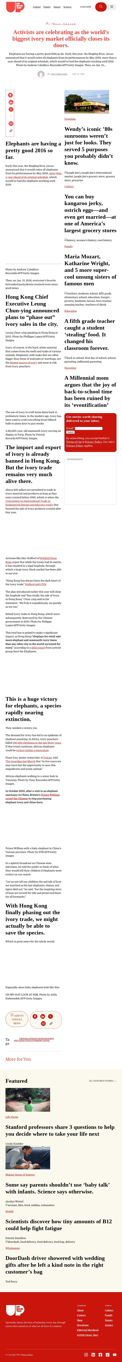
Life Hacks (12, 1117)
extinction (30, 1041)
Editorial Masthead (87, 1330)
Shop (79, 1320)
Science (67, 6)
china (22, 1039)
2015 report (38, 647)
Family (47, 6)
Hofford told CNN (35, 584)
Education (70, 311)
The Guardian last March (20, 761)
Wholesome (13, 1248)
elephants (32, 1039)
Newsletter (83, 1325)
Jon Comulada (59, 74)
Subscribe (85, 7)
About (80, 1310)
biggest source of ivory (23, 362)
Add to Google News (18, 1019)
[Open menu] (112, 7)
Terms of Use (74, 442)
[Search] (101, 7)
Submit (70, 432)
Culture (37, 6)
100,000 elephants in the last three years (37, 742)
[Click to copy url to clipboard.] (11, 130)
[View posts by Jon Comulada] (41, 74)
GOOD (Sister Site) (87, 1335)
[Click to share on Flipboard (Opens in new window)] (11, 116)
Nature (57, 6)
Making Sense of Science (20, 1174)
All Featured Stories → (102, 1081)
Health (10, 1211)
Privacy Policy (93, 442)
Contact (81, 1315)
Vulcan (47, 757)
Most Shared (64, 24)
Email (70, 428)
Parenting (70, 368)
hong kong (43, 1041)
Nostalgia (70, 119)
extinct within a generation (32, 750)
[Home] (48, 24)
